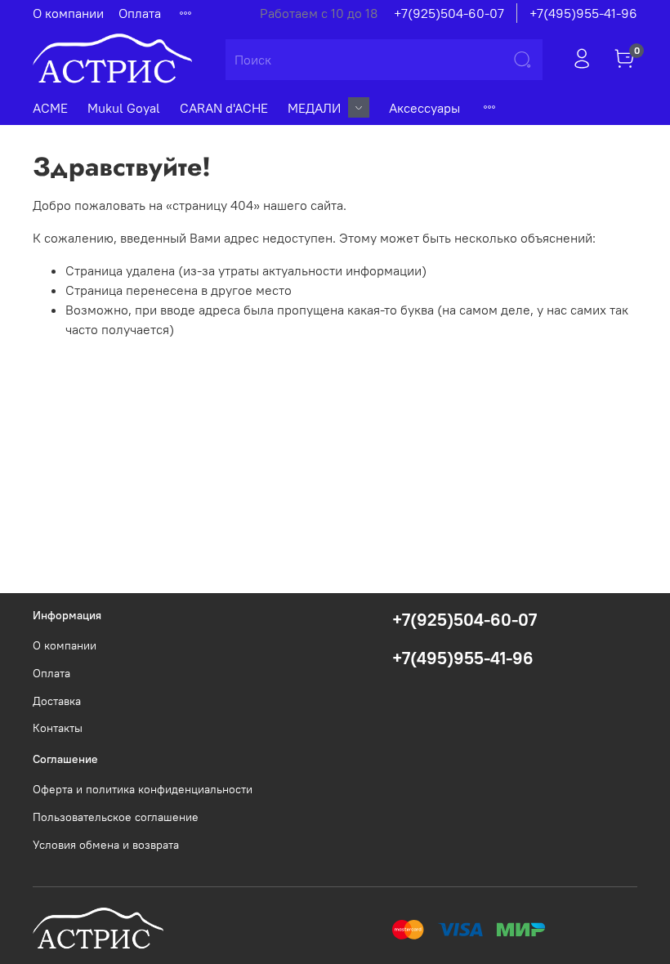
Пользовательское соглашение (116, 817)
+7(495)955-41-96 (583, 13)
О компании (68, 13)
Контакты (58, 728)
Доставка (57, 701)
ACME (50, 108)
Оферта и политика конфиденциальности (142, 789)
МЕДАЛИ (314, 108)
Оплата (139, 13)
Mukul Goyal (123, 108)
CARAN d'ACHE (224, 108)
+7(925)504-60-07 (449, 13)
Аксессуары (424, 108)
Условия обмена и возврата (106, 844)
